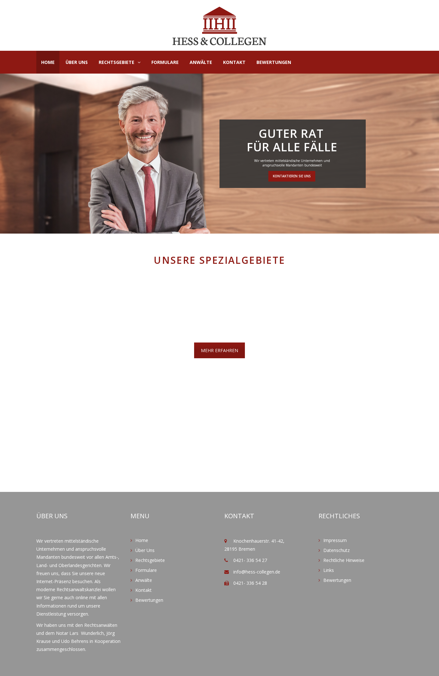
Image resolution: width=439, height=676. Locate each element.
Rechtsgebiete (116, 62)
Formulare (165, 62)
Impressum (335, 540)
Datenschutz (336, 550)
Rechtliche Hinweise (343, 560)
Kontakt (234, 62)
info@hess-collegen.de (256, 572)
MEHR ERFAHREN (219, 350)
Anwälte (201, 62)
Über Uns (77, 62)
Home (48, 62)
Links (328, 570)
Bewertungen (273, 62)
